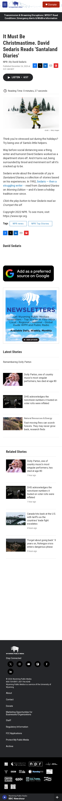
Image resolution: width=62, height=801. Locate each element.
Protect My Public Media (17, 740)
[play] (4, 797)
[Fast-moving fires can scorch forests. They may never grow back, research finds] (13, 423)
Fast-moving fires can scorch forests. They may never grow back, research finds (39, 426)
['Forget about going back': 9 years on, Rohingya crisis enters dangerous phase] (16, 545)
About (9, 693)
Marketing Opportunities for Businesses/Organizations (19, 713)
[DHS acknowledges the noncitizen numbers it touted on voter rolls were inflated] (13, 401)
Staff (8, 720)
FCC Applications (14, 733)
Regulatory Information (17, 727)
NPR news (18, 223)
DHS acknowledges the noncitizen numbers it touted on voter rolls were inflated (40, 400)
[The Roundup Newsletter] (31, 316)
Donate (52, 4)
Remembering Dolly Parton (17, 362)
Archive (9, 746)
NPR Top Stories (40, 223)
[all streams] (58, 797)
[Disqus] (31, 599)
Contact (10, 699)
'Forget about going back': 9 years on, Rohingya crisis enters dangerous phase (41, 543)
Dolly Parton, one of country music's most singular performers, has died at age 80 (40, 378)
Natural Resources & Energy (38, 418)
